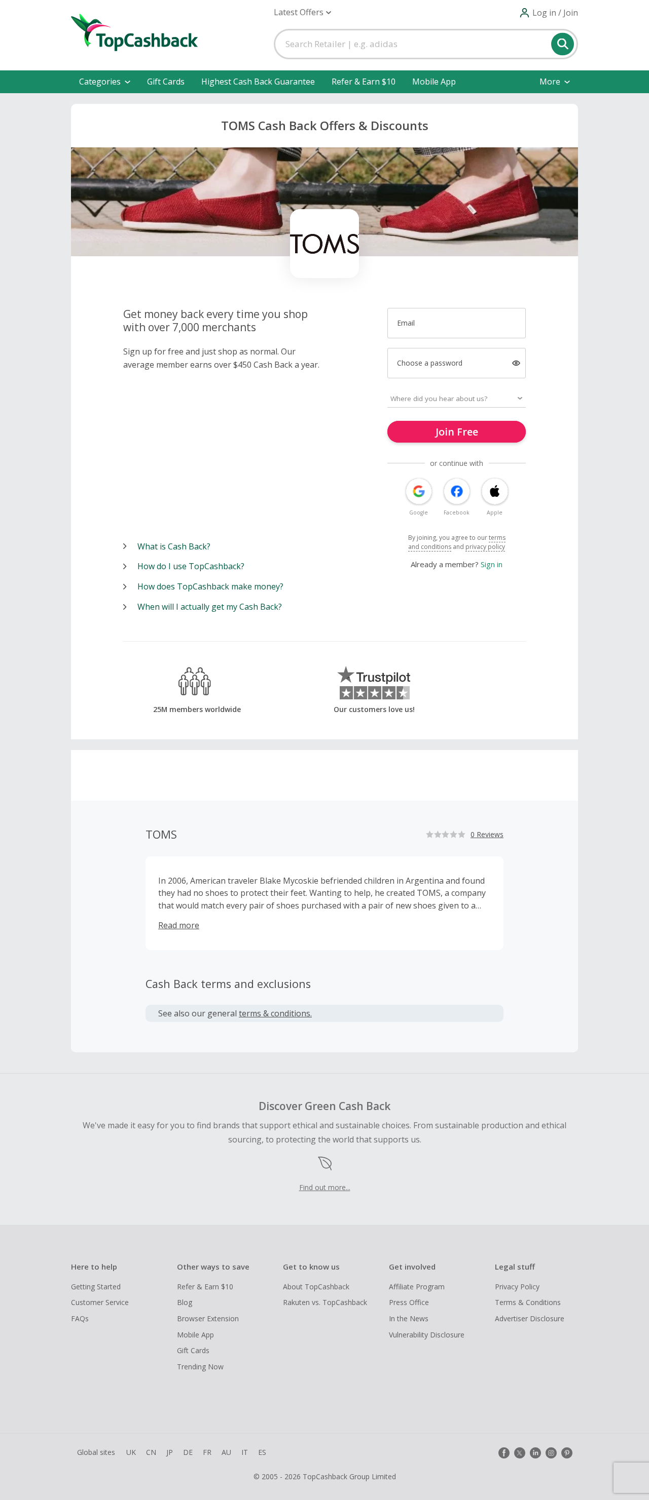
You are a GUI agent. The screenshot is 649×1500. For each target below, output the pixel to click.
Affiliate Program (417, 1286)
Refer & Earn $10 (363, 81)
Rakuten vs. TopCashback (325, 1302)
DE (188, 1452)
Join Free (457, 432)
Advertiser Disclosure (529, 1318)
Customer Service (100, 1302)
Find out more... (324, 1187)
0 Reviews (487, 834)
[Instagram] (551, 1452)
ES (262, 1452)
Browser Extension (208, 1318)
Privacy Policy (517, 1286)
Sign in (491, 564)
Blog (184, 1302)
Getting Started (96, 1286)
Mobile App (434, 81)
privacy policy (485, 546)
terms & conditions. (275, 1013)
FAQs (80, 1318)
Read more (178, 925)
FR (207, 1452)
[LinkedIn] (535, 1452)
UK (131, 1452)
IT (244, 1452)
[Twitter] (519, 1452)
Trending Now (200, 1366)
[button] (302, 12)
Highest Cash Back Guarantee (258, 81)
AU (226, 1452)
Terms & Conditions (528, 1302)
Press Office (409, 1302)
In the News (408, 1318)
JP (169, 1452)
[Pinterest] (566, 1452)
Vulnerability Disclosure (426, 1334)
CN (151, 1452)
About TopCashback (316, 1286)
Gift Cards (166, 81)
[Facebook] (504, 1452)
